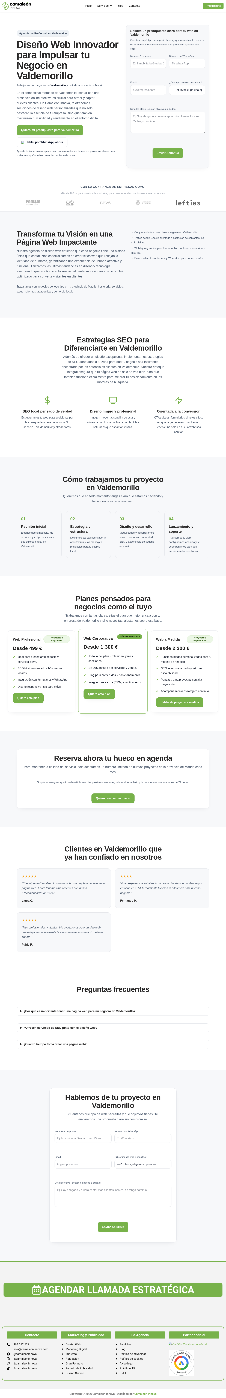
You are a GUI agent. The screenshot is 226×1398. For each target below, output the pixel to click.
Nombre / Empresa (140, 56)
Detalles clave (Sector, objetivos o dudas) (153, 108)
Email (133, 82)
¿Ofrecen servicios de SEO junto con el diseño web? (60, 1027)
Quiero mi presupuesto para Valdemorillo (50, 130)
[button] (105, 6)
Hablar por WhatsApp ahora (44, 142)
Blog (120, 5)
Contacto (134, 5)
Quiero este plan (28, 698)
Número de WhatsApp (181, 56)
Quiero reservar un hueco (113, 798)
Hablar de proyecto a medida (179, 702)
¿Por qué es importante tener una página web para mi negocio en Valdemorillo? (79, 1011)
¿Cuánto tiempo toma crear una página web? (55, 1044)
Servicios (103, 5)
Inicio (88, 5)
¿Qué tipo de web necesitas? (185, 82)
